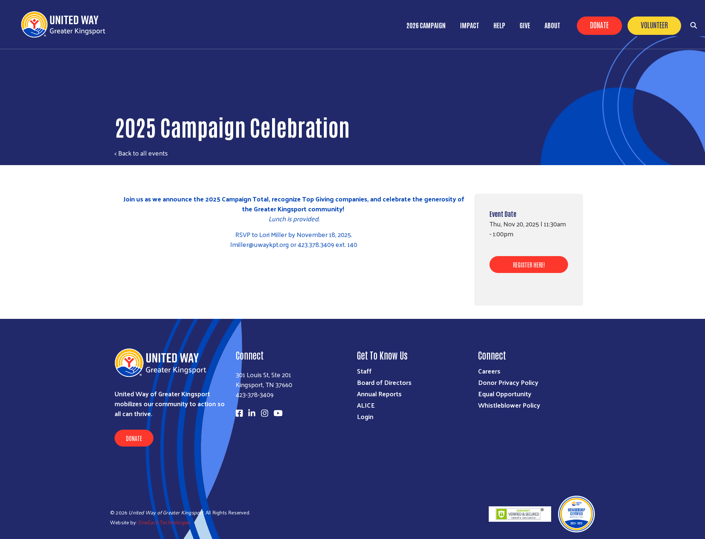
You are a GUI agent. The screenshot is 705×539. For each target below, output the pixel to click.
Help (499, 25)
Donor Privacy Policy (508, 382)
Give (525, 25)
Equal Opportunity (504, 393)
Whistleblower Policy (509, 405)
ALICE (366, 405)
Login (365, 416)
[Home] (66, 24)
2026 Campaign (426, 25)
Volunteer (654, 24)
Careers (489, 370)
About (552, 25)
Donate (599, 24)
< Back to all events (141, 153)
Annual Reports (379, 393)
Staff (364, 370)
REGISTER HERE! (529, 264)
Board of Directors (384, 382)
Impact (469, 25)
